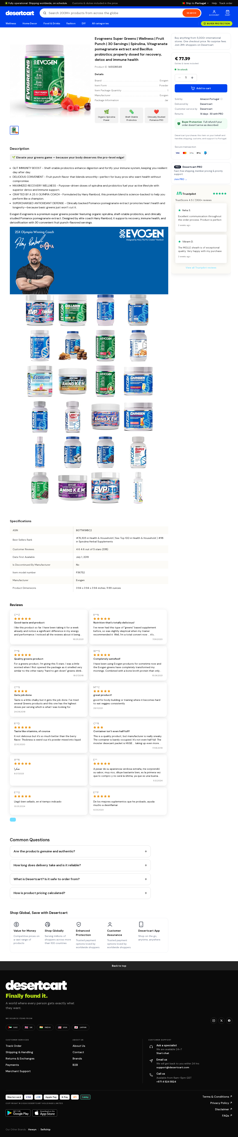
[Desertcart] (20, 13)
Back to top (119, 965)
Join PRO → (180, 179)
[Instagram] (214, 1020)
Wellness (11, 23)
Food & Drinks (52, 23)
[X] (221, 1020)
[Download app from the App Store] (44, 1112)
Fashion (70, 23)
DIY (84, 23)
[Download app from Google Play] (18, 1112)
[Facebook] (229, 1020)
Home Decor (30, 23)
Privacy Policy (221, 1103)
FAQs (227, 1115)
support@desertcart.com (172, 1067)
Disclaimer (223, 1109)
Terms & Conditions (217, 1096)
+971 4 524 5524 (166, 1081)
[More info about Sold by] (221, 99)
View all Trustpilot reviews (201, 267)
